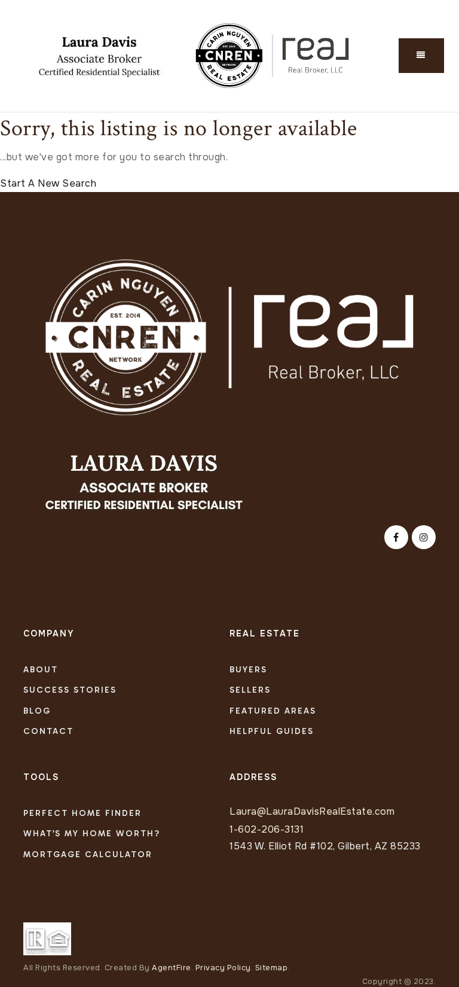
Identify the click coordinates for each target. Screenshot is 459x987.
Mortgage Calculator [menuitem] (87, 854)
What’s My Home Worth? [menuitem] (91, 833)
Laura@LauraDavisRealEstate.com (312, 811)
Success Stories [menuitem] (70, 690)
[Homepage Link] (229, 337)
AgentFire (171, 968)
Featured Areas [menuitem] (273, 711)
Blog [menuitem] (37, 711)
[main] (229, 152)
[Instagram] (422, 537)
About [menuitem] (40, 670)
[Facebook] (394, 537)
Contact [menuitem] (48, 731)
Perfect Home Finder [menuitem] (82, 813)
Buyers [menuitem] (248, 670)
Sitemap (271, 968)
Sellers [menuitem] (250, 690)
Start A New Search (48, 183)
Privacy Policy (223, 968)
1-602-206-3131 (267, 829)
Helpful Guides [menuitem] (272, 731)
